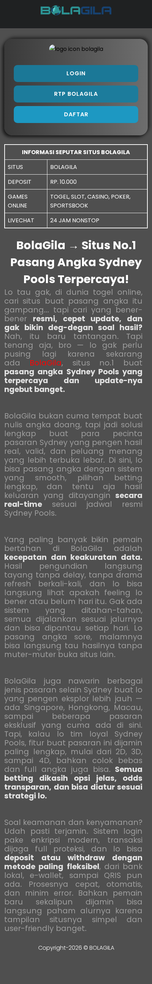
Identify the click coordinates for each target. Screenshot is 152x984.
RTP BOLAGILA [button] (76, 94)
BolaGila (46, 363)
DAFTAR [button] (76, 114)
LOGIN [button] (76, 73)
